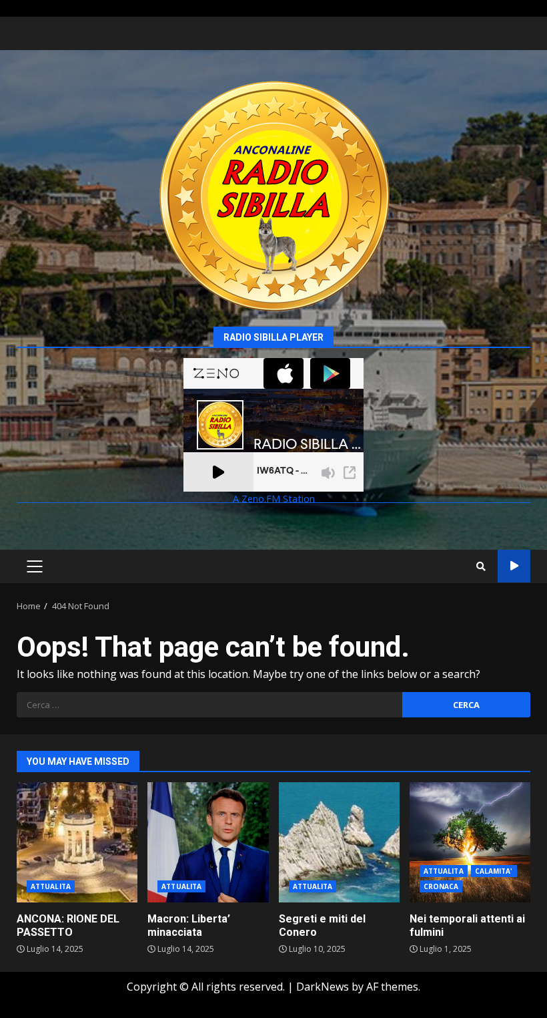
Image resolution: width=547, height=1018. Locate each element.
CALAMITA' (494, 871)
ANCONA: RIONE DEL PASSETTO (77, 842)
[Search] (481, 566)
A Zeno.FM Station (274, 499)
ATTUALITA (51, 886)
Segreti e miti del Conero (339, 842)
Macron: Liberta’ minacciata (207, 842)
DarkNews (322, 986)
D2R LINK (514, 566)
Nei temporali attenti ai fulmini (470, 842)
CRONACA (441, 886)
